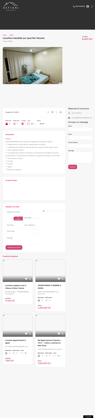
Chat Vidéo (27, 217)
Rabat (11, 35)
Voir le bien (17, 277)
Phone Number (73, 142)
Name (70, 126)
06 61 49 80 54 (80, 6)
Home (5, 35)
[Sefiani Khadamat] (11, 11)
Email (70, 134)
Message (71, 150)
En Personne (18, 218)
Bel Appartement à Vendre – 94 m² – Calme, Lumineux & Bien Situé (49, 343)
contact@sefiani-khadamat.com (81, 118)
